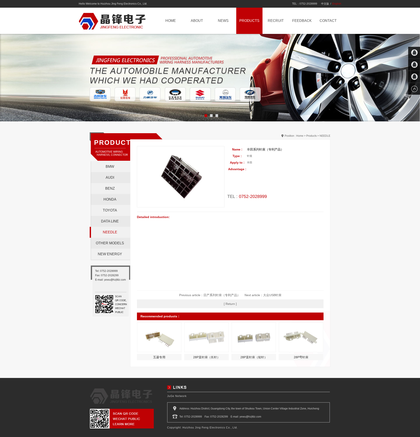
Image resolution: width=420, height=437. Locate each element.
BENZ (110, 188)
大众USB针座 (272, 295)
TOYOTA (110, 210)
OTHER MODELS (110, 243)
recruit (276, 21)
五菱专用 (159, 357)
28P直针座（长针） (206, 357)
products (249, 21)
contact (328, 21)
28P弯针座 (301, 357)
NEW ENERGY (110, 254)
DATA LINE (110, 221)
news (223, 21)
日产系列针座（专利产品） (221, 295)
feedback (302, 21)
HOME (170, 21)
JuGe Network (177, 396)
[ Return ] (230, 304)
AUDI (110, 177)
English (336, 3)
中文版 (325, 3)
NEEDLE (110, 232)
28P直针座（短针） (253, 357)
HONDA (109, 199)
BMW (110, 166)
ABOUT (197, 21)
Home (299, 135)
